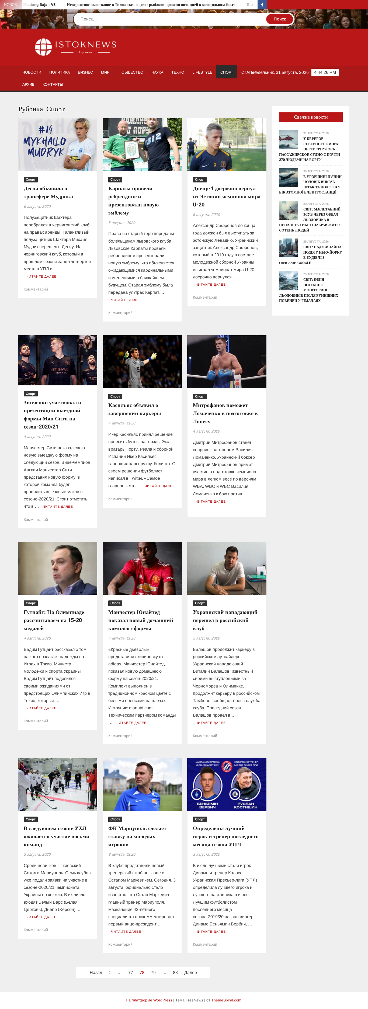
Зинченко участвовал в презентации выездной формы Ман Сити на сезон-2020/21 (52, 415)
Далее (190, 972)
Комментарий (36, 289)
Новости (31, 72)
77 (130, 972)
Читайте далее (41, 276)
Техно (177, 72)
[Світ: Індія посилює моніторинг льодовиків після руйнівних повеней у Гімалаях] (288, 280)
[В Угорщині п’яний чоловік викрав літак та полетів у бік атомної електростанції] (288, 177)
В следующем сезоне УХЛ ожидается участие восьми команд (56, 836)
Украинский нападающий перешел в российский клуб (225, 620)
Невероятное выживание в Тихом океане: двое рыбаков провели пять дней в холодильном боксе (125, 5)
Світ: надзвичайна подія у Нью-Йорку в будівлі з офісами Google (310, 254)
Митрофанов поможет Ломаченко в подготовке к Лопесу (225, 413)
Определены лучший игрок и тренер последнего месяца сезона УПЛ (226, 836)
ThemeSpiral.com (226, 1000)
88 (175, 972)
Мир (105, 72)
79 (153, 972)
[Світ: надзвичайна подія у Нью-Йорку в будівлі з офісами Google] (288, 247)
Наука (157, 72)
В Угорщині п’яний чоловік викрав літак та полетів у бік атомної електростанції (310, 184)
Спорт (226, 72)
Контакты (53, 84)
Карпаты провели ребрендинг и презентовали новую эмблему (133, 201)
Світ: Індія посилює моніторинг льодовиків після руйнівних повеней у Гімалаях (308, 290)
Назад (96, 972)
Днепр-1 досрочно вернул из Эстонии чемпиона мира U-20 (227, 197)
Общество (132, 72)
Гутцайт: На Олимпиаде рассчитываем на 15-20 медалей (54, 620)
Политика (59, 72)
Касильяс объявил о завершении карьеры (134, 409)
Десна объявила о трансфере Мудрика (48, 193)
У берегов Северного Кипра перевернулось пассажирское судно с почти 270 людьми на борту (309, 149)
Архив (28, 84)
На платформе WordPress (149, 1000)
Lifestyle (202, 72)
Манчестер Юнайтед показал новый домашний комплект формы (140, 620)
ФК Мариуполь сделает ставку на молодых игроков (137, 836)
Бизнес (85, 72)
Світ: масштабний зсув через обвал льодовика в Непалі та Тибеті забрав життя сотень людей (310, 220)
